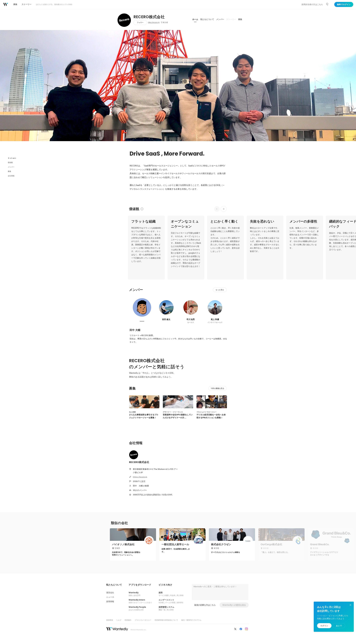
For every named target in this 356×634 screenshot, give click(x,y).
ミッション (12, 158)
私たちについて (207, 19)
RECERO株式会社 (149, 16)
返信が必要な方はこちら (205, 605)
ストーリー (231, 19)
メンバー (220, 19)
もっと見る (220, 290)
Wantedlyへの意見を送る (234, 605)
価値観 (10, 162)
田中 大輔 (135, 330)
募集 (240, 19)
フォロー (140, 22)
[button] (114, 584)
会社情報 (11, 176)
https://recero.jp (154, 22)
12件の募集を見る (217, 388)
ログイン (324, 625)
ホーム (195, 19)
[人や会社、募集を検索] (327, 4)
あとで (339, 625)
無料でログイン (344, 4)
